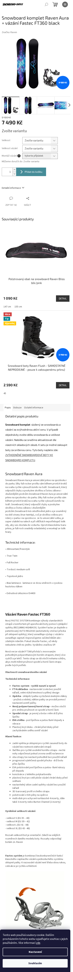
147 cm (7, 306)
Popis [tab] (8, 407)
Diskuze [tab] (17, 407)
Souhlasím (35, 963)
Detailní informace (11, 188)
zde (38, 943)
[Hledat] (46, 4)
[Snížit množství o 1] (14, 174)
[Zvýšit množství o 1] (14, 170)
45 (5, 393)
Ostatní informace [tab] (33, 407)
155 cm (18, 306)
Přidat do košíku (33, 171)
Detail (63, 298)
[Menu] (65, 4)
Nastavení (35, 952)
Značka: (9, 32)
